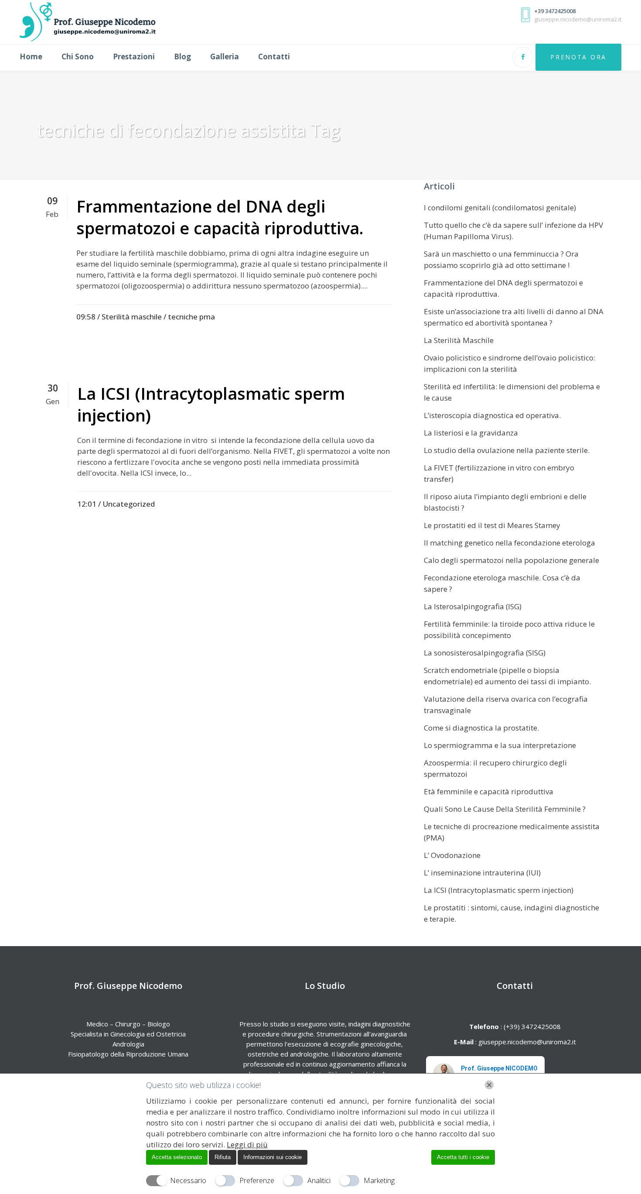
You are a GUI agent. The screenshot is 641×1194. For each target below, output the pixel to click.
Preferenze (256, 1180)
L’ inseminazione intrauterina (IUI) (482, 873)
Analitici (319, 1180)
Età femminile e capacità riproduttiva (488, 791)
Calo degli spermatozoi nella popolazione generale (511, 560)
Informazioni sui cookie (272, 1157)
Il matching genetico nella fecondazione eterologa (509, 543)
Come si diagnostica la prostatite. (481, 728)
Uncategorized (128, 504)
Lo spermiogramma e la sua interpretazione (500, 745)
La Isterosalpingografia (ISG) (473, 606)
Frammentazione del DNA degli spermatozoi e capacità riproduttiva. (219, 217)
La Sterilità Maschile (459, 340)
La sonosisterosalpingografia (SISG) (485, 653)
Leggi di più (247, 1144)
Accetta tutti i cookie (463, 1157)
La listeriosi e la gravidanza (471, 433)
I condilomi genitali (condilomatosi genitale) (500, 207)
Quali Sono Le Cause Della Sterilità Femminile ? (505, 809)
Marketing (379, 1180)
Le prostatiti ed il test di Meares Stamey (492, 525)
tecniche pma (191, 317)
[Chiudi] (489, 1085)
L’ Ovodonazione (452, 855)
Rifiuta (223, 1157)
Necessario (188, 1180)
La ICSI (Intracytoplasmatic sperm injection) (211, 404)
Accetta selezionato (177, 1157)
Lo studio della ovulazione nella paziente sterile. (507, 450)
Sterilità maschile (132, 317)
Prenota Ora (578, 57)
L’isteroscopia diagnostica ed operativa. (492, 415)
